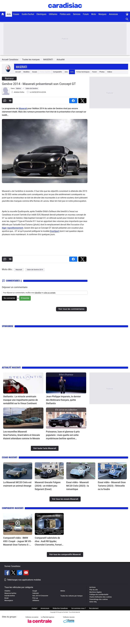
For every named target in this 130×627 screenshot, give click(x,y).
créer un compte (49, 293)
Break (6, 598)
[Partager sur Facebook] (73, 100)
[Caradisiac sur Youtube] (26, 573)
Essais (16, 14)
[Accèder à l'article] (23, 382)
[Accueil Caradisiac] (2, 14)
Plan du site (93, 590)
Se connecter (9, 298)
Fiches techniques (83, 72)
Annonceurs (45, 608)
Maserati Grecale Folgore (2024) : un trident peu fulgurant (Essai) (48, 485)
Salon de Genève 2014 (35, 270)
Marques (102, 14)
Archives (92, 587)
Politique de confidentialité (98, 594)
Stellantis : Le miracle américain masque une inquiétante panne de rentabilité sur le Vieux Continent (20, 400)
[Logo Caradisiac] (65, 10)
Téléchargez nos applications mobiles (24, 580)
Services (76, 14)
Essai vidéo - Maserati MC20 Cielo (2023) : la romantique (77, 485)
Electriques (41, 14)
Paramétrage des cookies (98, 599)
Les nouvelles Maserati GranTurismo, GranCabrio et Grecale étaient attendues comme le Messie (21, 435)
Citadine (7, 591)
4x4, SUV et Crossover (40, 596)
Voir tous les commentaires (71, 309)
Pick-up (35, 598)
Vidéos (109, 72)
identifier (38, 293)
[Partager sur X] (82, 100)
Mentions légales (95, 592)
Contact (34, 608)
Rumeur (9, 78)
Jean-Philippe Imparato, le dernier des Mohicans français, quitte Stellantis (63, 400)
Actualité (60, 59)
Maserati (21, 66)
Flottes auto (65, 14)
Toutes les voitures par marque (71, 596)
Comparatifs (57, 72)
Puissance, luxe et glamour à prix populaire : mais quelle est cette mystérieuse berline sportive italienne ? (63, 435)
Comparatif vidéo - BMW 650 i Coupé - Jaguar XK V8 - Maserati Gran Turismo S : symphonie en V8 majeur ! (17, 541)
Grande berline (9, 596)
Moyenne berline (10, 593)
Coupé (34, 591)
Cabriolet (35, 593)
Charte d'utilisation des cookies (100, 597)
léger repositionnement (12, 228)
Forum (86, 14)
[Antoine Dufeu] (6, 94)
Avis (66, 72)
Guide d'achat (28, 14)
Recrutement (93, 608)
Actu (9, 14)
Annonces (113, 14)
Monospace (8, 600)
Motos (62, 591)
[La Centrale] (39, 623)
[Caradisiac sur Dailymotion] (20, 573)
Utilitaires (53, 14)
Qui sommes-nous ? (78, 608)
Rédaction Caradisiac (60, 608)
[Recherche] (127, 19)
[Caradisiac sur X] (14, 573)
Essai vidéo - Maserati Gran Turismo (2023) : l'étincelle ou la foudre (112, 485)
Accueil (18, 72)
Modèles (26, 72)
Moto (93, 14)
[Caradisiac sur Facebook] (7, 573)
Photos (101, 72)
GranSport (54, 231)
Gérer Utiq (92, 602)
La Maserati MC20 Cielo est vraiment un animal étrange (17, 484)
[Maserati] (8, 72)
